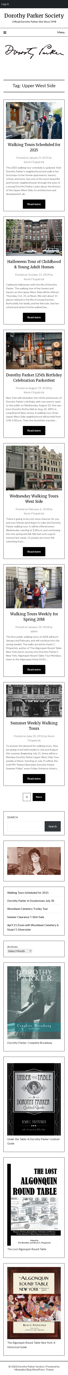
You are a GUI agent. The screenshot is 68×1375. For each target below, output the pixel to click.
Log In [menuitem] (5, 4)
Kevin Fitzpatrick (34, 162)
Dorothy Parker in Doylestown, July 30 (30, 900)
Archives (12, 946)
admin (34, 631)
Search (12, 817)
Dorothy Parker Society (34, 15)
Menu (61, 32)
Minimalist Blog (23, 1369)
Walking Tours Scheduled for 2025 (28, 892)
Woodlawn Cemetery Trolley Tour (27, 908)
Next (39, 796)
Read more (34, 204)
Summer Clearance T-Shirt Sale (25, 917)
